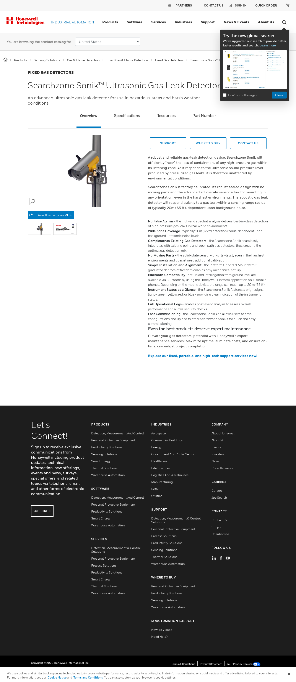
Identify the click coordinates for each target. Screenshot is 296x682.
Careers (217, 490)
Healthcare (159, 461)
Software (134, 22)
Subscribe (42, 511)
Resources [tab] (166, 115)
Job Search (219, 497)
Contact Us (219, 520)
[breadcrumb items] (5, 60)
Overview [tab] (88, 115)
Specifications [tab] (127, 115)
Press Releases (222, 468)
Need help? (159, 636)
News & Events (236, 22)
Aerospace (158, 433)
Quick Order (266, 5)
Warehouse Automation (108, 475)
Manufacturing (162, 482)
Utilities (156, 496)
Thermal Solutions (104, 468)
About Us (266, 22)
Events (216, 447)
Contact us (248, 143)
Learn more (267, 45)
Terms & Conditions (183, 664)
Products (110, 22)
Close (279, 95)
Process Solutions (104, 565)
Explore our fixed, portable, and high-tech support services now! (202, 355)
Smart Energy (101, 461)
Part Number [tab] (204, 115)
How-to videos (161, 629)
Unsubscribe (220, 534)
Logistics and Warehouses (170, 475)
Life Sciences (160, 468)
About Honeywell (223, 433)
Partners (184, 5)
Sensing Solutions (104, 454)
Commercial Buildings (167, 440)
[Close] (289, 674)
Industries (183, 22)
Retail (155, 489)
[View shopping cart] (287, 5)
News (215, 461)
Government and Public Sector (172, 454)
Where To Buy (208, 143)
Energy (156, 447)
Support (208, 22)
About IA (217, 440)
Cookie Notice (57, 677)
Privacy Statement (211, 664)
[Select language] (169, 5)
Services (158, 22)
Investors (217, 454)
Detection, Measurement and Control (117, 433)
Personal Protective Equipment (113, 440)
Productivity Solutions (106, 447)
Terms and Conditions (88, 677)
